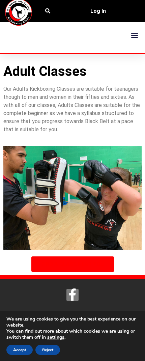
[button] (134, 34)
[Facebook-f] (72, 295)
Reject (47, 350)
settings (55, 337)
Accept (19, 350)
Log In (98, 11)
